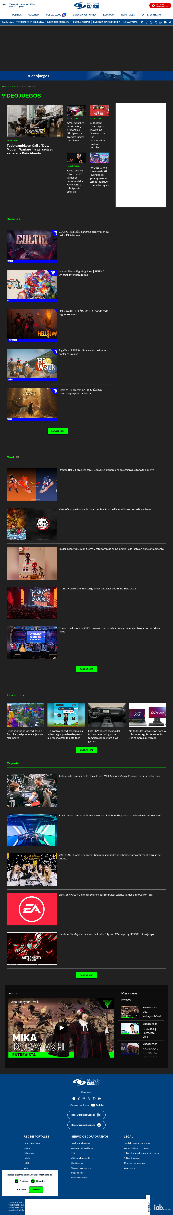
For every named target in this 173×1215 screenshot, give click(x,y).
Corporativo (129, 1168)
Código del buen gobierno (82, 1158)
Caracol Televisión (32, 1143)
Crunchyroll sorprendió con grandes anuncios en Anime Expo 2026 (97, 588)
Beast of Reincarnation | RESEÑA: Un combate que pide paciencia (80, 391)
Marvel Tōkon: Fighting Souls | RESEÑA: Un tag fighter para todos (82, 273)
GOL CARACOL (53, 15)
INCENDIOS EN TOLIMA (58, 22)
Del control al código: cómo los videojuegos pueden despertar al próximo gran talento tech (65, 734)
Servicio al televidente (80, 1143)
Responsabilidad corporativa (136, 1148)
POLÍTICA (17, 15)
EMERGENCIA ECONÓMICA (106, 22)
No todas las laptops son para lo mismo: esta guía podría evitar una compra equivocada (147, 734)
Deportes (40, 1181)
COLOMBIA (33, 15)
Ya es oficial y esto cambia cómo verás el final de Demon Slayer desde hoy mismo (105, 509)
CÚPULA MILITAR (81, 22)
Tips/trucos (15, 695)
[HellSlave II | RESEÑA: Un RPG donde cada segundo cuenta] (32, 325)
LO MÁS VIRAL (130, 22)
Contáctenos (77, 1163)
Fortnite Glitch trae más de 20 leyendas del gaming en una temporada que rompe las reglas (99, 176)
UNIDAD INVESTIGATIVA (84, 15)
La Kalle (27, 1158)
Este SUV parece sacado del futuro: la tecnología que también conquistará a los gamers (104, 736)
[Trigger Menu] (5, 5)
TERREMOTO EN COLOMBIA (30, 22)
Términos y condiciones (134, 1163)
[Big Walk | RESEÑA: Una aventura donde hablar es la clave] (32, 365)
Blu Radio (28, 1148)
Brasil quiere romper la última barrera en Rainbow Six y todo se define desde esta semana (110, 815)
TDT (73, 1153)
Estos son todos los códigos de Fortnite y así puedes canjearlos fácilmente (25, 734)
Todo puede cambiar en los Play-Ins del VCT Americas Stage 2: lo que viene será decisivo (109, 775)
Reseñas (13, 219)
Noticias (24, 1181)
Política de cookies (132, 1158)
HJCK (26, 1163)
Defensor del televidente (82, 1148)
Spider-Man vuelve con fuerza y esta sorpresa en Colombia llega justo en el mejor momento (111, 548)
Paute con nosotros (79, 1178)
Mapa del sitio (77, 1172)
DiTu (26, 1168)
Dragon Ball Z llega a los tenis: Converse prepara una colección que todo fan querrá (106, 469)
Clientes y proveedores (81, 1168)
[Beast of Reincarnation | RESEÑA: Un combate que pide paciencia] (32, 404)
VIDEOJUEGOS (150, 1007)
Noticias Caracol (10, 86)
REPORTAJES (128, 15)
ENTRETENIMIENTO (151, 15)
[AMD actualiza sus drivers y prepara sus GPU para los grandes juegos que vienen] (76, 110)
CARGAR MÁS (58, 431)
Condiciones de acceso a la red (137, 1143)
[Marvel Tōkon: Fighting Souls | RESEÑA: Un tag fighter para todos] (32, 286)
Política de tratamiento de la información (141, 1153)
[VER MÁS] (56, 441)
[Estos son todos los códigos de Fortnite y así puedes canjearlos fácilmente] (25, 715)
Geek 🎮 (13, 457)
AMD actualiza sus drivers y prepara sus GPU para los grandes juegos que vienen (75, 131)
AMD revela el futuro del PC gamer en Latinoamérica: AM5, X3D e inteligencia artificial (75, 181)
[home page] (86, 5)
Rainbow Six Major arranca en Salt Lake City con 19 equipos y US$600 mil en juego (106, 934)
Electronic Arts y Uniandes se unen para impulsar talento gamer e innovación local (106, 894)
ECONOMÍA (108, 15)
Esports (13, 763)
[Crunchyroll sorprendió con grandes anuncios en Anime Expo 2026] (32, 603)
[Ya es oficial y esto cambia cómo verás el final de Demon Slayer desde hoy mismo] (32, 524)
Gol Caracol (29, 1153)
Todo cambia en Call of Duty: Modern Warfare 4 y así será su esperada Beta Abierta (30, 149)
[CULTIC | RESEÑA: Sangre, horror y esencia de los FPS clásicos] (32, 246)
